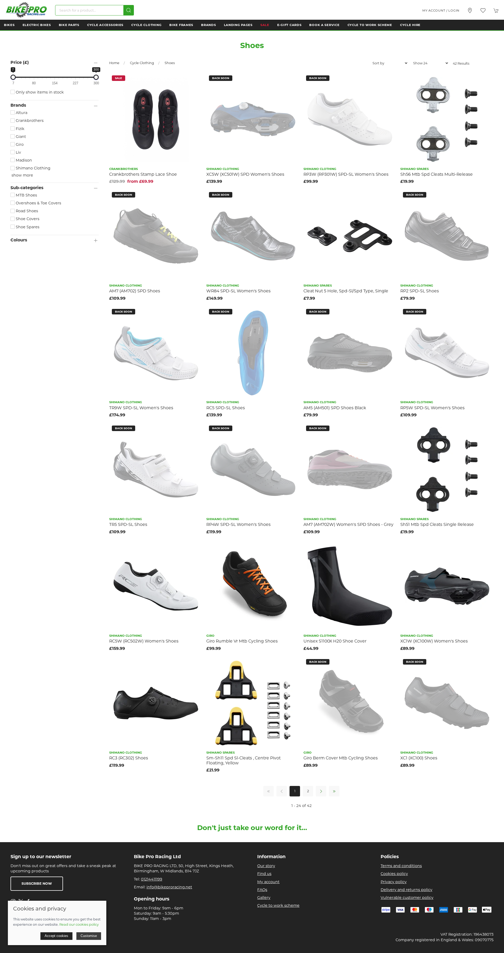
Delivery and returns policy (406, 889)
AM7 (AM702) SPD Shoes (134, 290)
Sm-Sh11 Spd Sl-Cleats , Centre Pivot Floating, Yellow (243, 760)
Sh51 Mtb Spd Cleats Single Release (437, 524)
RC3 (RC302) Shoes (128, 757)
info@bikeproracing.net (169, 887)
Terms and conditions (401, 865)
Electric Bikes (37, 25)
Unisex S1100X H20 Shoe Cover (334, 641)
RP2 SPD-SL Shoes (419, 290)
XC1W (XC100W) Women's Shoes (434, 641)
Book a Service (324, 25)
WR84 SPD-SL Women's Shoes (238, 290)
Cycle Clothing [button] (146, 25)
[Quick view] (195, 91)
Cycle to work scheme (278, 905)
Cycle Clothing (142, 63)
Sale (264, 25)
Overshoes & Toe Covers (38, 203)
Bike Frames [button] (181, 25)
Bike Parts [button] (69, 25)
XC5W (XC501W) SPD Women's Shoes (245, 174)
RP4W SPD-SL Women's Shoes (238, 524)
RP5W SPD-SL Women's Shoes (432, 407)
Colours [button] (18, 240)
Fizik (19, 128)
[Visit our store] (469, 10)
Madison (23, 160)
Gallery (263, 897)
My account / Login (440, 10)
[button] (483, 10)
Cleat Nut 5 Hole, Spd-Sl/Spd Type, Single (345, 290)
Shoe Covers (27, 218)
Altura (21, 112)
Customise (89, 936)
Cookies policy (394, 873)
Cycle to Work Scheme (370, 25)
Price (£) (19, 62)
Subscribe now (37, 883)
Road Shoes (26, 211)
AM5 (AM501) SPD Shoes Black (334, 407)
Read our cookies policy (79, 924)
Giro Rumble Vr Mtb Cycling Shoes (242, 641)
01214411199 (151, 879)
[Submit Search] (128, 10)
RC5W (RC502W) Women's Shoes (143, 641)
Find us (264, 873)
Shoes (170, 63)
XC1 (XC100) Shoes (418, 757)
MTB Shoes (26, 195)
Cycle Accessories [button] (105, 25)
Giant (20, 136)
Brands (208, 25)
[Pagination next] (321, 791)
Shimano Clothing (32, 168)
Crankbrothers (29, 120)
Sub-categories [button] (26, 187)
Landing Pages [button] (238, 25)
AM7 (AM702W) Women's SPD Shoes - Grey (348, 524)
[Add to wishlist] (195, 80)
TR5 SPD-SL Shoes (128, 524)
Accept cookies (56, 936)
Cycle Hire (410, 25)
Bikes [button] (9, 25)
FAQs (262, 889)
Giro (19, 144)
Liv (18, 152)
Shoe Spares (27, 227)
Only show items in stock (39, 92)
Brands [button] (18, 105)
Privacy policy (394, 881)
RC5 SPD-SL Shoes (225, 407)
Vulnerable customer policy (407, 897)
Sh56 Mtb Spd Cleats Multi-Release (436, 174)
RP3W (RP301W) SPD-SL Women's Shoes (345, 174)
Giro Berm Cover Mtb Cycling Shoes (340, 757)
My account (268, 881)
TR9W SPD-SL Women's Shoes (141, 407)
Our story (266, 865)
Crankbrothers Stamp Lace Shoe (143, 174)
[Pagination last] (334, 791)
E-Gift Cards (289, 25)
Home (114, 63)
